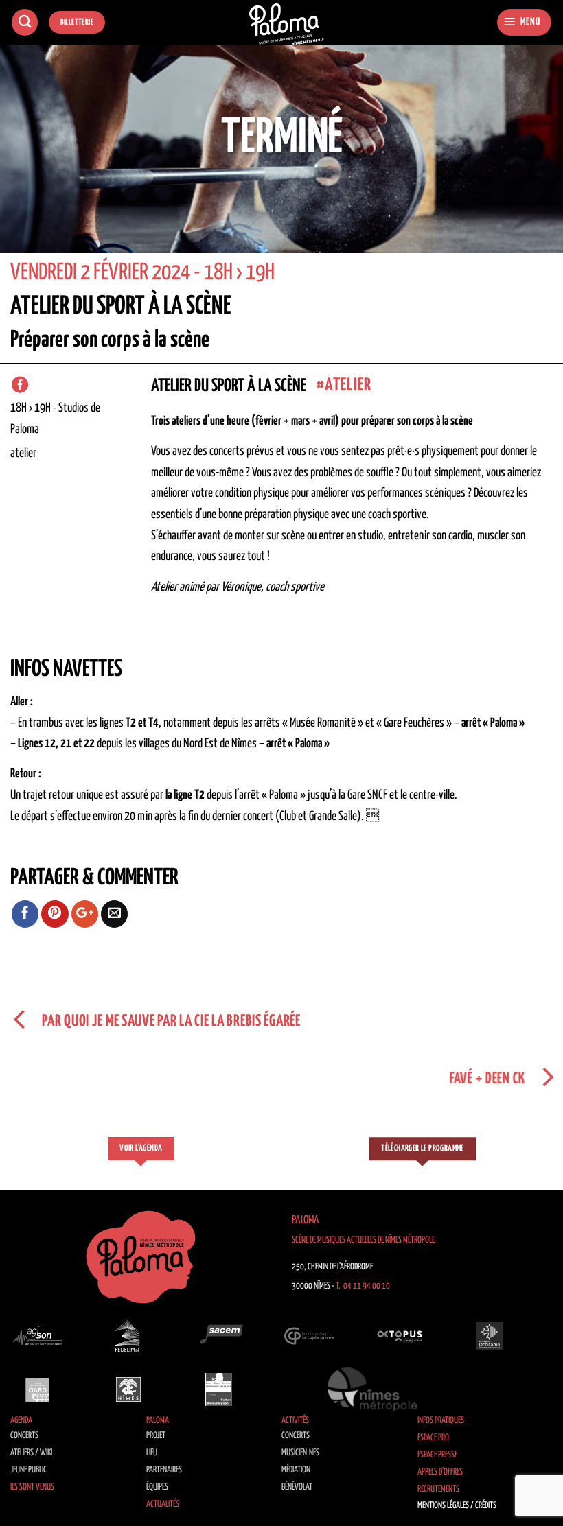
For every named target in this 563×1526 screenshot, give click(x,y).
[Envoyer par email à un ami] (114, 914)
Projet (155, 1435)
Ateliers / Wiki (31, 1452)
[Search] (25, 22)
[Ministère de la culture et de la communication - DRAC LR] (218, 1389)
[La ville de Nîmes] (128, 1389)
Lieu (151, 1452)
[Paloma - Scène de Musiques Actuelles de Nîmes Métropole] (287, 24)
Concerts (24, 1435)
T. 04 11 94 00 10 (363, 1286)
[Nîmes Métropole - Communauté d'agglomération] (372, 1389)
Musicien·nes (300, 1452)
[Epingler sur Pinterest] (55, 914)
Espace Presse (437, 1455)
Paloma (157, 1420)
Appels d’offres (440, 1472)
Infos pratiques (440, 1420)
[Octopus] (399, 1336)
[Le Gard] (37, 1389)
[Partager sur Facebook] (25, 914)
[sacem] (218, 1336)
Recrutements (438, 1489)
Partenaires (164, 1470)
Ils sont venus (32, 1487)
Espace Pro (433, 1437)
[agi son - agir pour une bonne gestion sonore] (37, 1336)
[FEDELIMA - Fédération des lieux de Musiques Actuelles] (128, 1336)
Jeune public (28, 1470)
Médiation (296, 1470)
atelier (348, 385)
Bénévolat (297, 1487)
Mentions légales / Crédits (456, 1505)
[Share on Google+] (85, 914)
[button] (524, 22)
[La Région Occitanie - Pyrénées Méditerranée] (489, 1336)
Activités (295, 1420)
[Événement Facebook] (20, 385)
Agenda (21, 1420)
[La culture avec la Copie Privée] (309, 1336)
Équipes (157, 1487)
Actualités (162, 1504)
